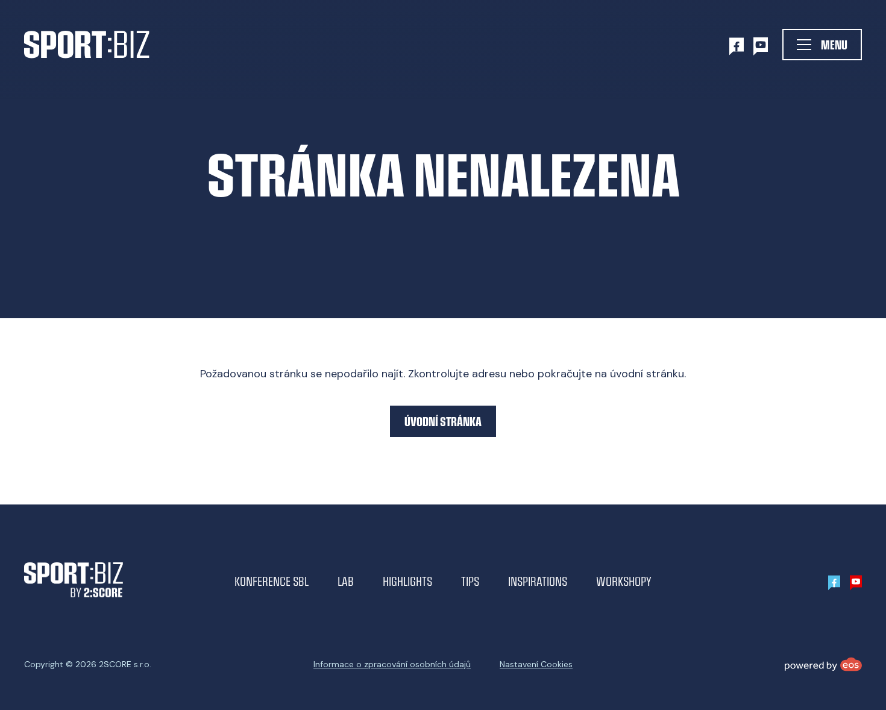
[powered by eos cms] (823, 664)
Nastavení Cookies (536, 664)
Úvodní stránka (443, 421)
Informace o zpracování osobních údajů (392, 664)
